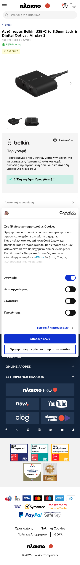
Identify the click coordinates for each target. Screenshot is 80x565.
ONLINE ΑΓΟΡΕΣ (18, 366)
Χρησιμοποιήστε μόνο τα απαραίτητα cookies (40, 349)
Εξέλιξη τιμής (13, 44)
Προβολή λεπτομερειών (53, 327)
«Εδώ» (39, 257)
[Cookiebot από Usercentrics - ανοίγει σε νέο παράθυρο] (59, 213)
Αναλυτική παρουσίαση (19, 202)
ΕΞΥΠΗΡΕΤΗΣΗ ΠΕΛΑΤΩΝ (25, 376)
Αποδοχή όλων (40, 338)
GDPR (58, 534)
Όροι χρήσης (24, 528)
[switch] (70, 289)
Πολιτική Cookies (53, 528)
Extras (8, 25)
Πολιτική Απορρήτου (32, 534)
